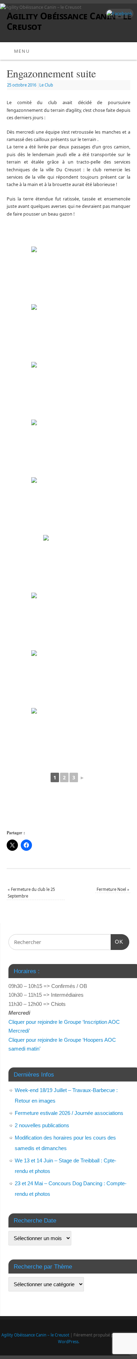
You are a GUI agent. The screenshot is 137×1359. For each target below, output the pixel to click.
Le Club (46, 85)
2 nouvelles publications (42, 1125)
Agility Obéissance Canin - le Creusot (69, 21)
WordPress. (68, 1341)
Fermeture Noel (113, 889)
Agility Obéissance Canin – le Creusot (35, 1335)
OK (117, 941)
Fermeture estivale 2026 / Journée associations (69, 1113)
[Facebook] (118, 13)
